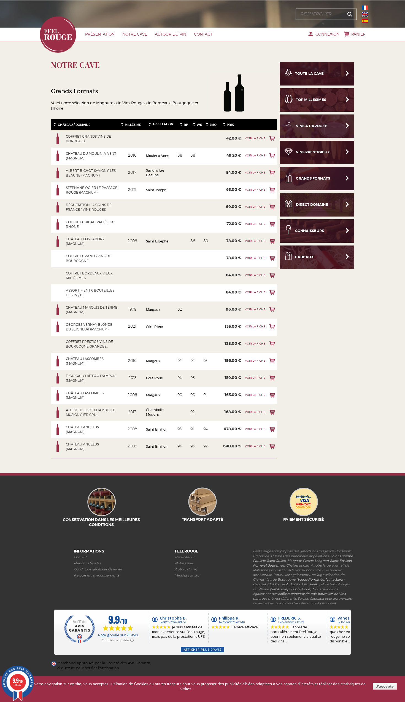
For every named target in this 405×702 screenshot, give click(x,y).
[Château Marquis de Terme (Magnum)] (58, 310)
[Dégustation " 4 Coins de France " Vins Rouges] (58, 207)
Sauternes (276, 565)
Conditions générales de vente (98, 569)
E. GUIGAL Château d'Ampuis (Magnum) (91, 378)
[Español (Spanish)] (365, 21)
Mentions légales (87, 563)
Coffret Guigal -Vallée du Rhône (90, 224)
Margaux (294, 561)
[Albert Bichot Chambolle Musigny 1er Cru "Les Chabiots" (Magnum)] (58, 412)
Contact (203, 34)
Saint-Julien (276, 561)
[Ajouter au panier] (272, 138)
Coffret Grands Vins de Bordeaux (88, 138)
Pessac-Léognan (316, 561)
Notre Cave (134, 34)
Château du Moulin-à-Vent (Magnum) (91, 155)
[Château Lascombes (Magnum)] (58, 361)
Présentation (100, 34)
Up (54, 123)
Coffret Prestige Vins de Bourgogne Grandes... (89, 344)
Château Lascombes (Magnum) (85, 361)
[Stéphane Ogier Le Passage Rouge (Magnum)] (58, 190)
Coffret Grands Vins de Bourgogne (88, 258)
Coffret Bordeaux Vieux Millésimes (89, 275)
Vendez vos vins (187, 575)
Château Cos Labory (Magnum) (85, 241)
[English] (365, 14)
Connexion (327, 34)
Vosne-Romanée (311, 579)
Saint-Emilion (341, 561)
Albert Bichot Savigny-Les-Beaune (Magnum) (91, 173)
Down (54, 125)
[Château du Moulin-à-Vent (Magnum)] (58, 156)
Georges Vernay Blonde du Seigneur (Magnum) (89, 326)
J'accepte (385, 686)
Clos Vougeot (277, 584)
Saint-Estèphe (341, 556)
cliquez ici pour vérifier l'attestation (88, 668)
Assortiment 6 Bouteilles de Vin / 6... (90, 292)
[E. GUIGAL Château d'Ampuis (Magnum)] (58, 378)
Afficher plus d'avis (202, 649)
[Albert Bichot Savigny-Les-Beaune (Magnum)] (58, 173)
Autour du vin (170, 34)
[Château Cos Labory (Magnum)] (58, 241)
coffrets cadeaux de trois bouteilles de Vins (311, 594)
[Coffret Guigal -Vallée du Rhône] (58, 224)
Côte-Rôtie (301, 589)
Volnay (294, 584)
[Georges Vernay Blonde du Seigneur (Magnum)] (58, 327)
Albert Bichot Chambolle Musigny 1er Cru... (90, 412)
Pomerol (259, 565)
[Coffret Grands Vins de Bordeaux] (58, 139)
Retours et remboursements (96, 575)
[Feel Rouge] (58, 34)
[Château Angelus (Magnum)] (58, 429)
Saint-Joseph (281, 589)
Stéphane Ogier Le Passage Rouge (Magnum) (91, 190)
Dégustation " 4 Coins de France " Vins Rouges (89, 207)
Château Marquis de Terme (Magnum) (91, 309)
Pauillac (259, 561)
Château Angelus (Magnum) (82, 429)
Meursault (309, 584)
